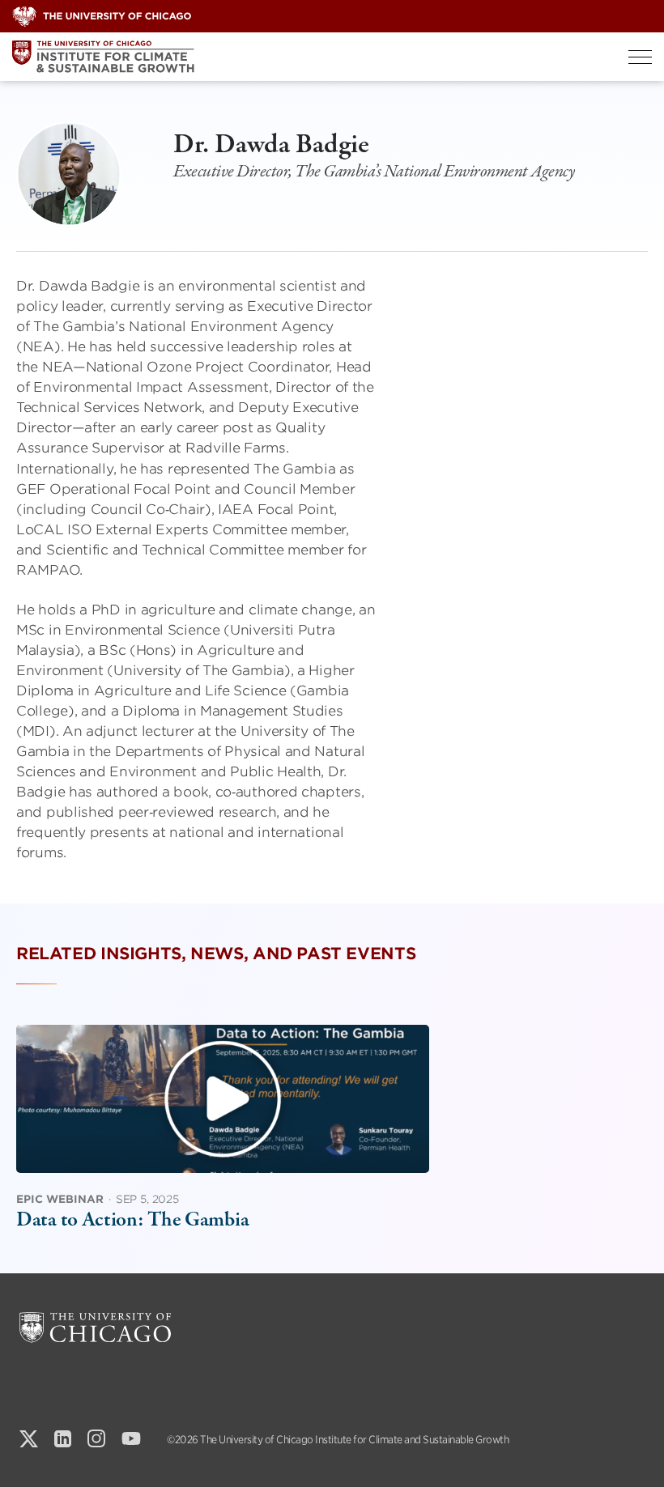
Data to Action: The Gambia (132, 1220)
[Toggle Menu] (640, 57)
